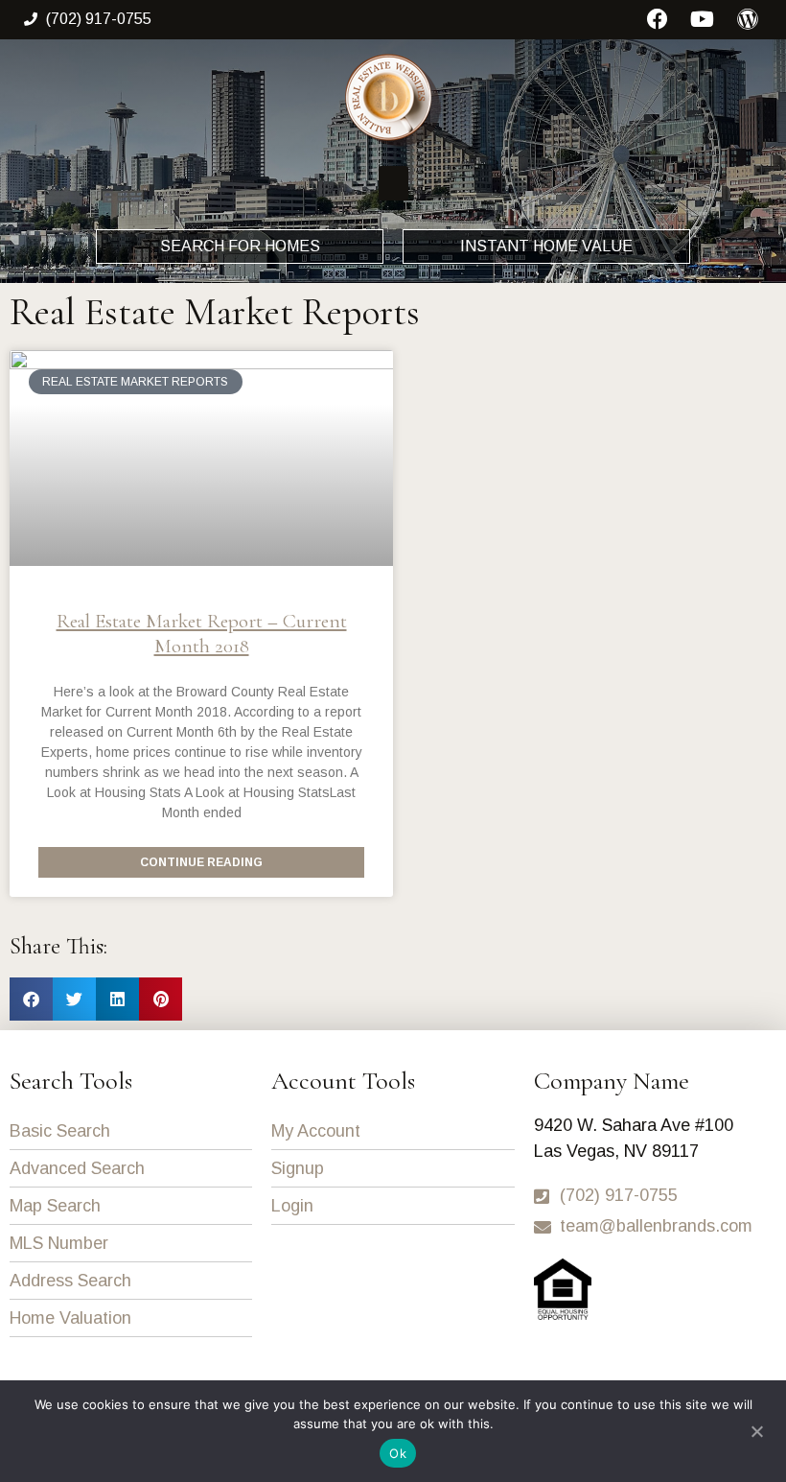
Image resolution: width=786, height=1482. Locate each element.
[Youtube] (702, 20)
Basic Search (60, 1131)
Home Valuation (70, 1318)
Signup (297, 1168)
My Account (315, 1131)
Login (292, 1205)
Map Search (55, 1205)
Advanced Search (77, 1168)
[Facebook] (658, 20)
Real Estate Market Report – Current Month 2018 (202, 633)
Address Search (70, 1280)
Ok (397, 1453)
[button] (393, 183)
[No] (756, 1429)
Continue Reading (201, 862)
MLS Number (59, 1243)
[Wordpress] (747, 20)
